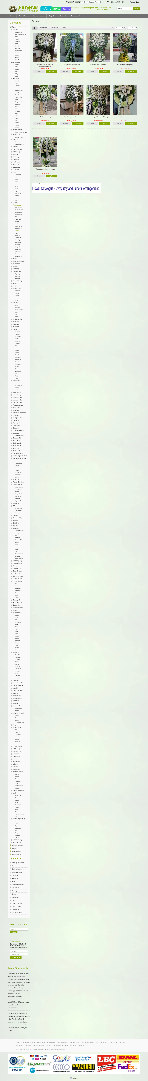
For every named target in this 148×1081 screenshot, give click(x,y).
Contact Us (15, 888)
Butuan (15, 525)
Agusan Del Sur (18, 484)
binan (16, 338)
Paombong (18, 41)
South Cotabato (19, 435)
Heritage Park (19, 137)
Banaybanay (18, 590)
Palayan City (17, 751)
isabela (15, 680)
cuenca (17, 125)
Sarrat (16, 633)
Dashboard (15, 897)
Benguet (15, 520)
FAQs (13, 881)
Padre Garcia (18, 97)
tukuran (17, 467)
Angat (16, 76)
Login (138, 2)
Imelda (16, 837)
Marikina (15, 154)
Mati (16, 583)
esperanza (18, 489)
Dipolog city (16, 423)
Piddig (16, 645)
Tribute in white (124, 117)
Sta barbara (18, 237)
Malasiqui (16, 759)
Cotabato (16, 433)
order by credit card (18, 863)
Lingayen (17, 251)
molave (17, 465)
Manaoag (17, 244)
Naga (15, 725)
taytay (16, 188)
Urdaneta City (19, 212)
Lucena (15, 693)
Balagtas (17, 74)
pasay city (16, 159)
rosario (17, 491)
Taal (16, 120)
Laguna (15, 329)
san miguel (18, 472)
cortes (16, 298)
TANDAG (17, 291)
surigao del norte (18, 286)
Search (14, 894)
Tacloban (16, 327)
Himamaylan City (18, 607)
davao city (16, 324)
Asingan (17, 230)
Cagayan (16, 528)
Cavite (15, 202)
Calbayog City (17, 561)
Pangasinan (17, 205)
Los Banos (18, 364)
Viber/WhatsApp (17, 872)
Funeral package (38, 16)
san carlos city (17, 281)
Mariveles (17, 307)
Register (132, 2)
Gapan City (16, 605)
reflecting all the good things (98, 117)
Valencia (17, 778)
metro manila (62, 16)
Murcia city (16, 407)
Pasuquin (17, 640)
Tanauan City (17, 445)
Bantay (17, 661)
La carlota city (17, 402)
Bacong (17, 776)
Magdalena (18, 357)
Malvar (17, 106)
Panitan (17, 807)
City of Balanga (19, 309)
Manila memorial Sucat (21, 132)
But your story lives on (72, 64)
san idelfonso (18, 671)
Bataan (15, 302)
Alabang (15, 147)
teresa (16, 197)
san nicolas (18, 622)
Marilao (17, 53)
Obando (17, 46)
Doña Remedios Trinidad (17, 60)
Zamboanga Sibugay (19, 819)
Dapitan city (16, 425)
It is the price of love (71, 117)
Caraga (17, 597)
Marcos (17, 647)
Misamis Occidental (19, 706)
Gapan (17, 739)
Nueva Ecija (17, 727)
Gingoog (17, 718)
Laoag (16, 617)
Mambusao (18, 804)
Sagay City (16, 756)
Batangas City (19, 90)
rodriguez (17, 195)
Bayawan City (17, 518)
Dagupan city (18, 207)
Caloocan (16, 169)
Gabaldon (17, 741)
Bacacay (17, 513)
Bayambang (18, 256)
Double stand (75, 16)
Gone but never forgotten (45, 117)
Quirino (17, 542)
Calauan (17, 350)
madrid (17, 293)
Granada (17, 278)
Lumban (17, 352)
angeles (17, 387)
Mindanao (16, 321)
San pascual (18, 102)
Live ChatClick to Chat (46, 9)
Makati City (16, 152)
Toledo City (16, 451)
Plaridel (17, 39)
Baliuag (17, 71)
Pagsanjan (18, 359)
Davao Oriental (18, 581)
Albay (15, 506)
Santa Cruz (18, 362)
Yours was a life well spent (45, 169)
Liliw (16, 373)
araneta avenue (19, 144)
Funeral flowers (24, 16)
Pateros (15, 766)
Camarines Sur (18, 563)
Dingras (17, 615)
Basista (17, 254)
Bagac (16, 316)
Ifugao (15, 610)
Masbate (15, 703)
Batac (16, 620)
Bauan (16, 99)
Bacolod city (17, 271)
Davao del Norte (18, 576)
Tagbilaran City (18, 443)
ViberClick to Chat (66, 8)
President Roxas (19, 814)
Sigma (16, 809)
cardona (17, 184)
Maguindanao (17, 698)
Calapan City (17, 438)
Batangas (16, 78)
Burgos (17, 638)
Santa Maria (18, 32)
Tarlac (15, 258)
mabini (16, 118)
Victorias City (17, 392)
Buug (16, 832)
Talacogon (18, 496)
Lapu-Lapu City (18, 690)
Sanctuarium (18, 142)
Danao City (16, 573)
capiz (14, 793)
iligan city (16, 479)
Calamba (17, 343)
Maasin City (16, 696)
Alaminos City (18, 214)
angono (17, 191)
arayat (16, 383)
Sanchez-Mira (19, 540)
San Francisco (19, 487)
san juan (17, 85)
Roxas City (18, 795)
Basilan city (16, 515)
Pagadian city (18, 463)
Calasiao (17, 216)
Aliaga (16, 743)
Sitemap (14, 891)
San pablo (17, 474)
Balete (16, 113)
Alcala (16, 223)
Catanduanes (17, 571)
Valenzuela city (18, 167)
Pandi (16, 43)
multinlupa (16, 162)
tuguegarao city (19, 530)
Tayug (16, 233)
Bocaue (17, 69)
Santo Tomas (18, 226)
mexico (17, 390)
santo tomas (18, 88)
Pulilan (16, 36)
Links (96, 1042)
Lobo (16, 115)
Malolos (17, 55)
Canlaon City (17, 568)
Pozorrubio (18, 219)
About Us (15, 878)
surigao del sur (17, 288)
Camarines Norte (18, 430)
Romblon (16, 754)
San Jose (17, 788)
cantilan (17, 295)
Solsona (17, 636)
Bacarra (17, 624)
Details (39, 71)
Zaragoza (17, 732)
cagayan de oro (19, 722)
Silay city (17, 276)
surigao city (16, 264)
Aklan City (16, 503)
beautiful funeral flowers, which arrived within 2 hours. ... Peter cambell (18, 1005)
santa (16, 673)
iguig (16, 535)
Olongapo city (17, 418)
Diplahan (17, 835)
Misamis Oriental (18, 713)
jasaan (16, 720)
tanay (16, 181)
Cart (13, 900)
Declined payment (17, 869)
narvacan (17, 678)
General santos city (19, 261)
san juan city (17, 842)
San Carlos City (19, 210)
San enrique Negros (19, 413)
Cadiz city (16, 269)
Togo (16, 300)
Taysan (17, 92)
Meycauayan (18, 50)
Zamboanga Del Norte (20, 456)
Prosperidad (18, 494)
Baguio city (16, 769)
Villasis (15, 764)
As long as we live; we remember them (45, 66)
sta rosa (17, 334)
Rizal (14, 172)
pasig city (16, 157)
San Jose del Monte (20, 34)
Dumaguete (16, 600)
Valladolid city (17, 400)
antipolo (17, 177)
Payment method (17, 866)
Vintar (16, 643)
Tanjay (16, 783)
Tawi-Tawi (16, 448)
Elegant (51, 16)
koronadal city (17, 319)
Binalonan (17, 235)
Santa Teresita (19, 558)
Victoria (17, 366)
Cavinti (17, 355)
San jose (17, 104)
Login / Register (17, 903)
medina (17, 715)
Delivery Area (16, 910)
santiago (17, 666)
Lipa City (17, 81)
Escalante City (17, 602)
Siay (16, 830)
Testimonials (103, 1042)
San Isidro (17, 588)
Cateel (16, 595)
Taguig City (16, 134)
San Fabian (18, 249)
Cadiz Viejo (16, 410)
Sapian (17, 800)
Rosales (17, 221)
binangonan (18, 193)
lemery (17, 127)
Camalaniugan (19, 553)
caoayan (17, 675)
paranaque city (17, 130)
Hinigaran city (17, 397)
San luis (17, 122)
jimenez (17, 710)
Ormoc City (16, 749)
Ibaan (16, 83)
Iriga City (16, 688)
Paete (16, 378)
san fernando (18, 385)
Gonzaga (17, 556)
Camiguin (16, 566)
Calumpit (17, 62)
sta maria (17, 331)
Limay (16, 305)
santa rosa (18, 734)
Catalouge (15, 875)
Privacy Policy (113, 1042)
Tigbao (17, 470)
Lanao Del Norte (18, 685)
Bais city (17, 774)
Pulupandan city (18, 405)
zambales (16, 415)
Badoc (16, 626)
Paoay (16, 631)
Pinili (16, 629)
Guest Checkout (17, 913)
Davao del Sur (17, 578)
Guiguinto (16, 428)
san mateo (18, 174)
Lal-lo (16, 551)
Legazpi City (18, 508)
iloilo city (15, 266)
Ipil (15, 821)
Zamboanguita (19, 785)
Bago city (17, 274)
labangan (17, 477)
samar (15, 283)
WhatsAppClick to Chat (56, 8)
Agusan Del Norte (18, 482)
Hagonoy (17, 57)
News (91, 1042)
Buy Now (51, 71)
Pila (16, 369)
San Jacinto (18, 242)
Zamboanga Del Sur (19, 458)
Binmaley (17, 240)
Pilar (16, 314)
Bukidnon (16, 523)
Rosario (17, 95)
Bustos (17, 64)
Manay (17, 586)
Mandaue (16, 701)
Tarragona (18, 593)
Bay (16, 345)
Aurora (17, 461)
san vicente (18, 668)
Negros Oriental (18, 772)
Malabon (16, 164)
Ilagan (16, 544)
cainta (16, 179)
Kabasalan (18, 828)
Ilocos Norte (17, 613)
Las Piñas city (17, 149)
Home (12, 16)
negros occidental (18, 790)
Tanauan (17, 111)
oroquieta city (18, 708)
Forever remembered (98, 64)
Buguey (17, 549)
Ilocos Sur (16, 652)
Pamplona (17, 537)
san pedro (17, 336)
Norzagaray (18, 48)
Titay (16, 823)
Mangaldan (18, 247)
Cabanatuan (18, 730)
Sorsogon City (17, 840)
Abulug (17, 533)
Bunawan (17, 498)
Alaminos (17, 348)
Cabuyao (17, 341)
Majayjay (17, 375)
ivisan (16, 802)
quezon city (16, 139)
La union (16, 420)
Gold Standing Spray (125, 64)
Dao (16, 811)
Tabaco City (16, 440)
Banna (16, 650)
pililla (16, 200)
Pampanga (16, 380)
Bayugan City (18, 501)
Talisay (17, 109)
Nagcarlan (18, 371)
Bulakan (17, 67)
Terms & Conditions (18, 885)
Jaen (16, 737)
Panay (16, 797)
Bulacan (15, 29)
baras (16, 186)
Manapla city (17, 395)
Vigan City (17, 655)
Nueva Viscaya (18, 746)
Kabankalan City (18, 683)
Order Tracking (16, 906)
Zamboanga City (18, 453)
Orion (16, 312)
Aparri (16, 547)
